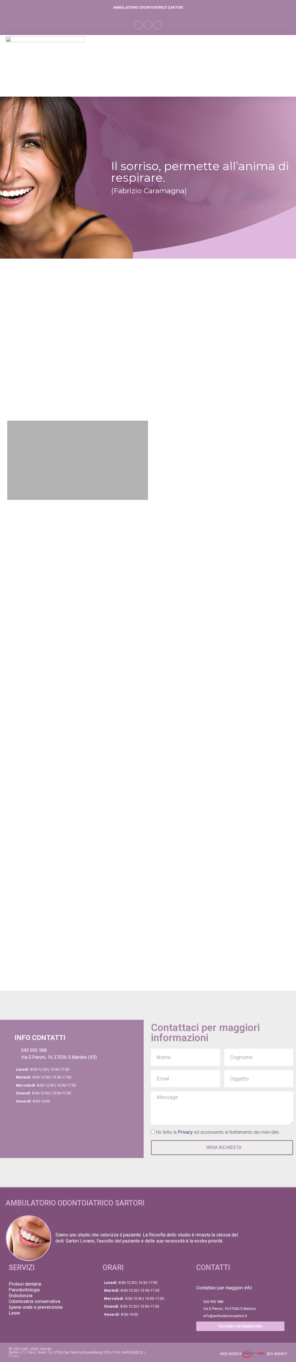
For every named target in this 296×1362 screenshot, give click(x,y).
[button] (138, 25)
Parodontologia (24, 1290)
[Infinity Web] (255, 1354)
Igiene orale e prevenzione (36, 1307)
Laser (14, 1313)
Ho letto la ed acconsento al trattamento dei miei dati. (218, 1132)
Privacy (185, 1132)
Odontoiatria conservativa (34, 1301)
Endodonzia (20, 1295)
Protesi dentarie (25, 1284)
